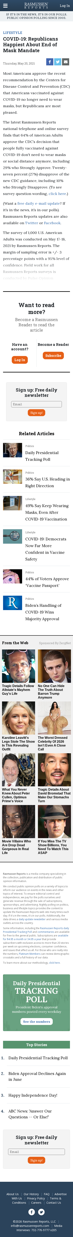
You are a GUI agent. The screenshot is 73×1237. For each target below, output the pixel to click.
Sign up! (36, 413)
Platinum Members (29, 954)
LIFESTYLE (12, 32)
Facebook (52, 223)
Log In (65, 5)
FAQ (46, 1194)
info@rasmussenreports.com (30, 1226)
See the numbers (36, 1021)
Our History (31, 1194)
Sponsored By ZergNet (55, 643)
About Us (12, 1194)
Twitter (31, 223)
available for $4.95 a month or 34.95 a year (35, 937)
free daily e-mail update (38, 203)
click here (57, 193)
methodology (48, 284)
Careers (36, 1203)
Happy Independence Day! (33, 1095)
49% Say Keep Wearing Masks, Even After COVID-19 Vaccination (47, 512)
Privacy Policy (36, 1198)
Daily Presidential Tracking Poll (38, 1057)
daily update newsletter (32, 919)
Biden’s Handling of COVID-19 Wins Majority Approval (43, 612)
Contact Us (53, 1203)
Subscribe (53, 355)
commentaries (46, 932)
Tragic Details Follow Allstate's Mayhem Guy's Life (18, 689)
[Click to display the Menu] (5, 5)
